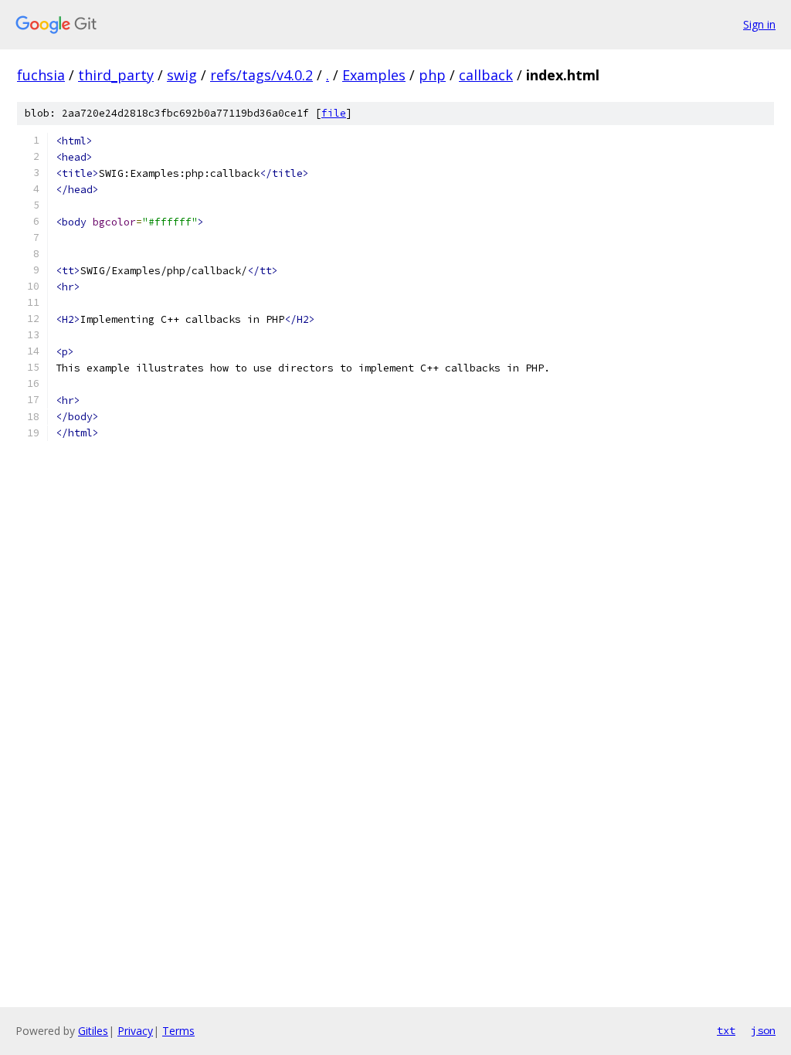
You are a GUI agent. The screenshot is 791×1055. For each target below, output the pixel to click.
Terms (178, 1030)
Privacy (135, 1030)
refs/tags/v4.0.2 (261, 75)
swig (182, 75)
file (333, 113)
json (763, 1030)
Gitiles (93, 1030)
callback (486, 75)
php (432, 75)
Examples (374, 75)
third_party (116, 75)
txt (726, 1030)
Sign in (759, 24)
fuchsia (41, 75)
